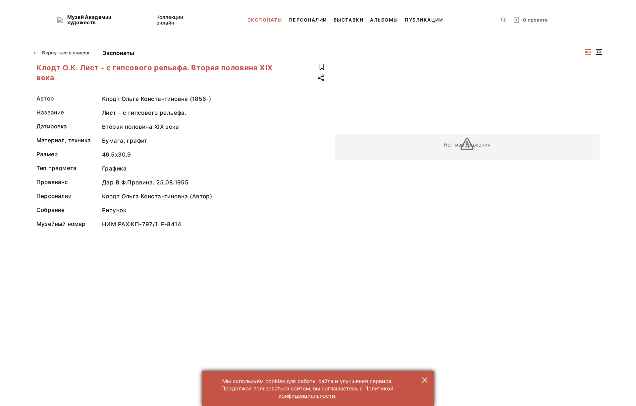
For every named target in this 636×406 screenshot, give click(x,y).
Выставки (348, 20)
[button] (425, 380)
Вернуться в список (65, 52)
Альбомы (384, 20)
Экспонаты (264, 20)
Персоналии (308, 20)
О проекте (535, 20)
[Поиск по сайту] (503, 20)
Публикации (424, 20)
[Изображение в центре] (599, 52)
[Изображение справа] (588, 52)
